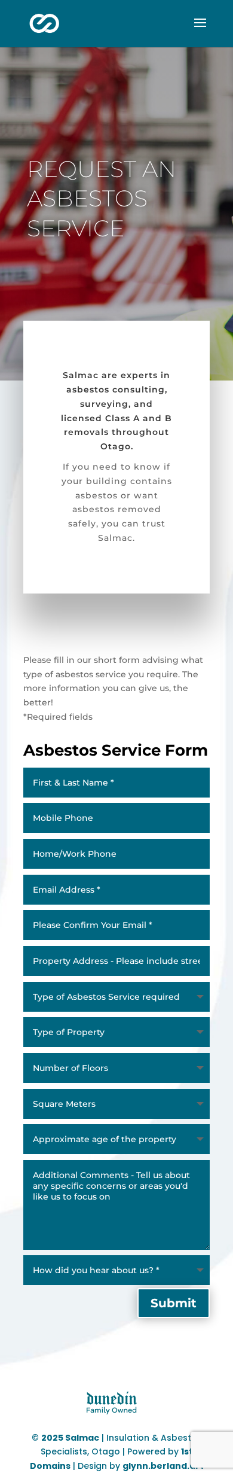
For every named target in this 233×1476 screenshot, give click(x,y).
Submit (174, 1303)
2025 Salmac (70, 1438)
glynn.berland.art (163, 1466)
